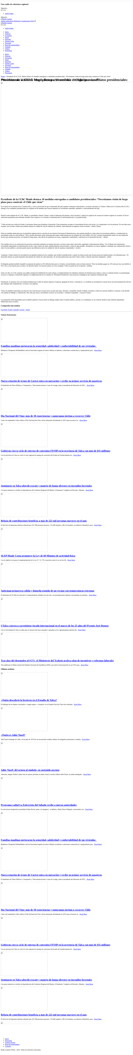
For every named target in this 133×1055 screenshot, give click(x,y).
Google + (22, 310)
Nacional (8, 43)
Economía (8, 36)
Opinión (7, 47)
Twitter (10, 310)
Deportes (8, 39)
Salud (7, 37)
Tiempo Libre (9, 41)
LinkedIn (16, 310)
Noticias (7, 34)
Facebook (4, 310)
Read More (98, 350)
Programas (8, 51)
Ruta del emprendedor (12, 45)
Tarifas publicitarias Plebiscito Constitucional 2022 (17, 21)
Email (28, 310)
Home (3, 76)
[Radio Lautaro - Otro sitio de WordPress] (6, 19)
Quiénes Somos (10, 1042)
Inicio (7, 32)
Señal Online (9, 13)
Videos (7, 49)
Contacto (8, 1046)
